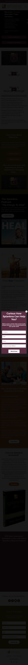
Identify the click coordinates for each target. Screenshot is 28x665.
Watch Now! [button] (14, 351)
